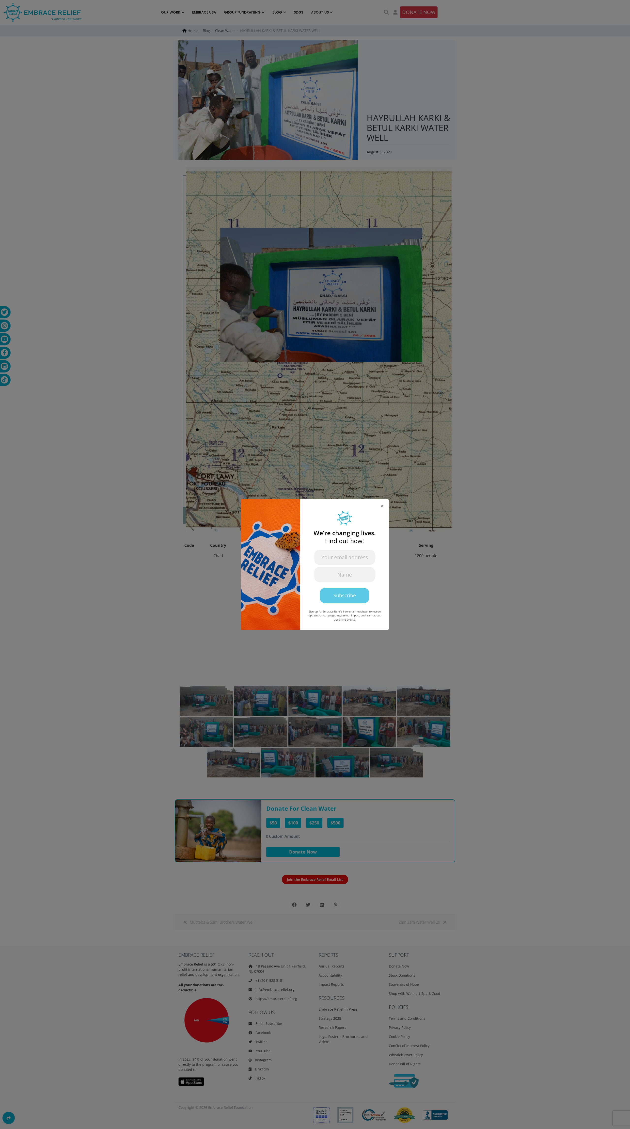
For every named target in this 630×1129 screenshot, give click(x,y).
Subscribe (344, 595)
